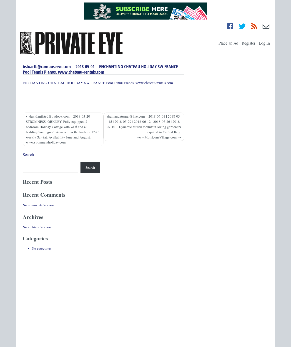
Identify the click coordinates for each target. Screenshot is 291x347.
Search (28, 154)
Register (248, 43)
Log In (264, 43)
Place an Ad (228, 43)
